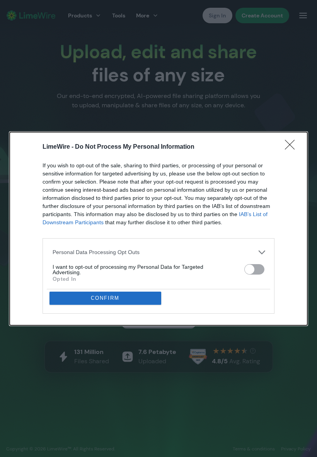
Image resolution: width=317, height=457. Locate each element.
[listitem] (158, 252)
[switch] (254, 269)
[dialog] (158, 228)
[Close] (292, 147)
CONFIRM (105, 298)
